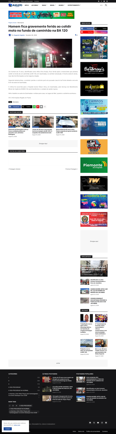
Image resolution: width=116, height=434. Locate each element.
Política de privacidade (93, 431)
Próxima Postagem (71, 169)
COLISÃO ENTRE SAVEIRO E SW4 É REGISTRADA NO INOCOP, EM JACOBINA (62, 388)
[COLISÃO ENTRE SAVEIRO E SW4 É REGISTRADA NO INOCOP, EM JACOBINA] (46, 389)
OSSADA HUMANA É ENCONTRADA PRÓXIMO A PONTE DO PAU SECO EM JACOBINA (98, 301)
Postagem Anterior (14, 169)
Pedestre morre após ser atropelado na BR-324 (86, 350)
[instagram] (102, 422)
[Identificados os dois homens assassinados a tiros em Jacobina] (84, 282)
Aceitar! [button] (7, 429)
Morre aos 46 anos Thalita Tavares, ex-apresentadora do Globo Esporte (101, 351)
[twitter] (101, 1)
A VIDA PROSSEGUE (24, 387)
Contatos (36, 1)
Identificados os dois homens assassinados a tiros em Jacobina (97, 281)
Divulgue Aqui (43, 143)
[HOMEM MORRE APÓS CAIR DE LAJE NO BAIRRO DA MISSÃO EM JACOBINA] (84, 291)
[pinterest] (107, 1)
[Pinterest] (37, 106)
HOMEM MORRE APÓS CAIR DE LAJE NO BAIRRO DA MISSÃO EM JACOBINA (99, 290)
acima (58, 363)
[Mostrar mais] (44, 106)
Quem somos (16, 1)
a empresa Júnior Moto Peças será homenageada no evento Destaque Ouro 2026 (23, 395)
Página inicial (12, 22)
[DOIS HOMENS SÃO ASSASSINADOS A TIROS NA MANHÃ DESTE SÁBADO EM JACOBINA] (80, 380)
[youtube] (104, 1)
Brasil (52, 5)
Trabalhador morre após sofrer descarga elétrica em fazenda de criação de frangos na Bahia (86, 328)
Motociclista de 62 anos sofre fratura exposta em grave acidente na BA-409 (66, 131)
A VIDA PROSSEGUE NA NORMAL (24, 390)
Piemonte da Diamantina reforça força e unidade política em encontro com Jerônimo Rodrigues (18, 132)
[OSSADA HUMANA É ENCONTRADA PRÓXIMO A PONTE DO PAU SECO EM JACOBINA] (84, 300)
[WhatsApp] (34, 106)
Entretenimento (74, 5)
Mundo (61, 5)
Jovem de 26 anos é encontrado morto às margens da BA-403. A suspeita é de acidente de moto (42, 131)
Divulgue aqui (94, 241)
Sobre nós (81, 431)
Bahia (44, 5)
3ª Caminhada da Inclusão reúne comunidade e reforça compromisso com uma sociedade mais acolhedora (101, 329)
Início (9, 1)
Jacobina (34, 5)
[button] (101, 5)
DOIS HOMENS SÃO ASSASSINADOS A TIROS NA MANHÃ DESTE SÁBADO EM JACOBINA (95, 380)
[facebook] (98, 1)
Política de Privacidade (27, 1)
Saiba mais (17, 425)
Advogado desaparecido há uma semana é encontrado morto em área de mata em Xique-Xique (62, 397)
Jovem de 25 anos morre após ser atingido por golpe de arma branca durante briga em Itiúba (62, 379)
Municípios (21, 22)
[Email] (41, 106)
